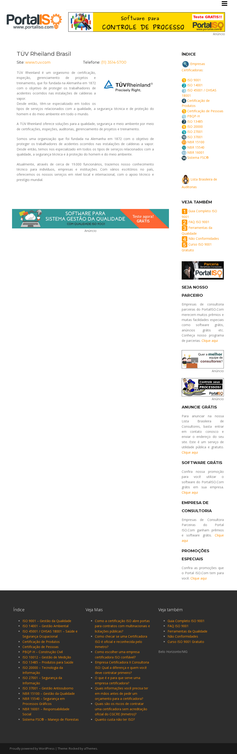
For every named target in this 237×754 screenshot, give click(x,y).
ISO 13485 (195, 121)
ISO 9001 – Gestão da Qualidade (46, 621)
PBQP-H (193, 116)
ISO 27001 (195, 131)
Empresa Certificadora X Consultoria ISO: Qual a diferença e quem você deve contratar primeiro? (122, 667)
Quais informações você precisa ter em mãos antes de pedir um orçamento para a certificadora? (121, 693)
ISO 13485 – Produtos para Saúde (47, 662)
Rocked (74, 748)
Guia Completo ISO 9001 (186, 621)
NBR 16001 (195, 152)
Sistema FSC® (198, 157)
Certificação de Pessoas (205, 111)
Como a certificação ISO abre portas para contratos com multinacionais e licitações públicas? (122, 626)
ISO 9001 (194, 80)
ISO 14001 (195, 85)
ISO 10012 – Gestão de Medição (46, 657)
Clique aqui (210, 340)
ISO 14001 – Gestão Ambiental (45, 626)
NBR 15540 (195, 147)
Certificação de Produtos (41, 641)
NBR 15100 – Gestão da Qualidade (48, 693)
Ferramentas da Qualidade (187, 631)
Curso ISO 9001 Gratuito (186, 641)
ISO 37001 (195, 137)
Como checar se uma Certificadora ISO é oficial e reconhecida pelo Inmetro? (121, 641)
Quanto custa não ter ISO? (115, 719)
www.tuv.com (37, 62)
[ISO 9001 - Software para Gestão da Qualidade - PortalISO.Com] (34, 21)
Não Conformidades (203, 239)
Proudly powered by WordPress (32, 748)
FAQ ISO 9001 (198, 222)
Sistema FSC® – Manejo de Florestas (50, 719)
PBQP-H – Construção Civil (42, 652)
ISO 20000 (195, 126)
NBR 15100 (195, 142)
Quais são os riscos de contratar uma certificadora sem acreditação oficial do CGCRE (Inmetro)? (121, 708)
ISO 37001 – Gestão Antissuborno (47, 688)
